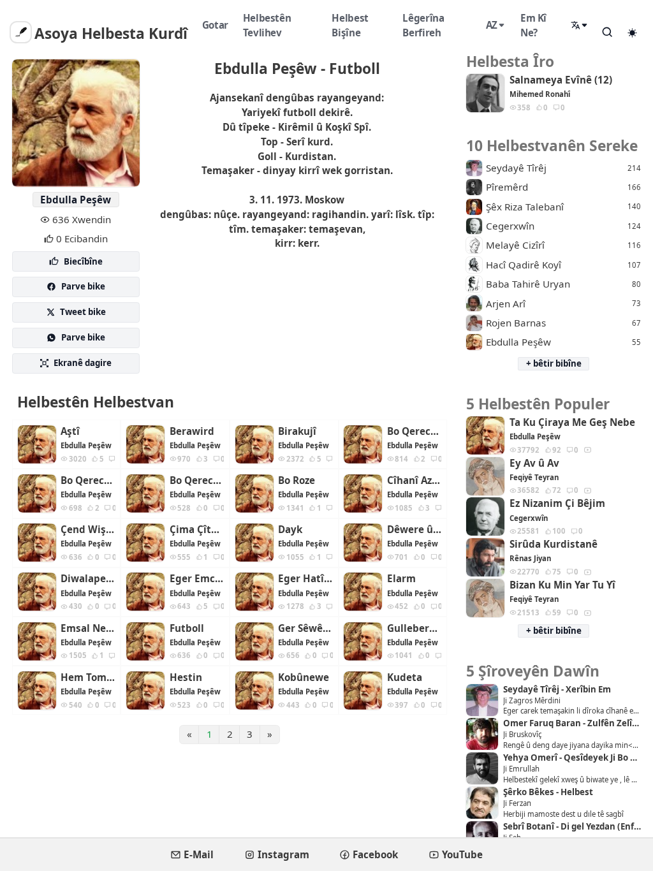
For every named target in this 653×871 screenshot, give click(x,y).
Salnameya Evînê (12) (561, 80)
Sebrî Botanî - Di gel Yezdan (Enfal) (572, 826)
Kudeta (404, 677)
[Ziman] (580, 25)
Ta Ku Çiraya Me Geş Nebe (572, 422)
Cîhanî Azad (414, 480)
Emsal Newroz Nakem (88, 628)
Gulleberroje (414, 628)
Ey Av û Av (534, 463)
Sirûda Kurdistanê (554, 544)
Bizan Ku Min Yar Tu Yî (562, 585)
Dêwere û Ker (414, 529)
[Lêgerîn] (607, 31)
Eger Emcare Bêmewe (197, 579)
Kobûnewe (303, 677)
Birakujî (297, 431)
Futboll (187, 628)
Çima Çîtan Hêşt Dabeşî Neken (197, 529)
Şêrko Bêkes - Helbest (548, 792)
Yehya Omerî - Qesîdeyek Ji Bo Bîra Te (572, 757)
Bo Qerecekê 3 (197, 480)
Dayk (290, 529)
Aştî (70, 431)
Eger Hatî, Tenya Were (305, 579)
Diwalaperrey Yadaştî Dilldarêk (88, 579)
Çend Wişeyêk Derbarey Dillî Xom (88, 529)
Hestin (186, 677)
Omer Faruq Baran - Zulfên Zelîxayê (572, 723)
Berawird (192, 431)
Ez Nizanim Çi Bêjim (557, 503)
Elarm (401, 579)
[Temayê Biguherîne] (632, 32)
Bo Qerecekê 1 (414, 431)
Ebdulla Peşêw (75, 199)
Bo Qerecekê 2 (88, 480)
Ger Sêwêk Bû (305, 628)
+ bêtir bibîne (554, 363)
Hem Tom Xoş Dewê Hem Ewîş (88, 677)
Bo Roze (296, 480)
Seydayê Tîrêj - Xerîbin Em (557, 689)
